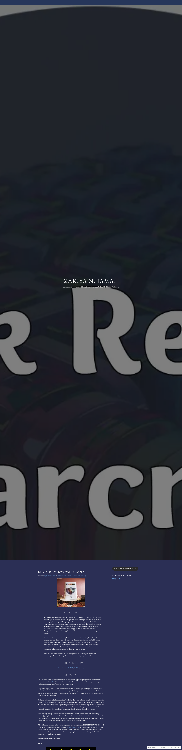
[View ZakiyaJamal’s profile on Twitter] (113, 579)
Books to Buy (82, 576)
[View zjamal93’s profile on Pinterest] (117, 579)
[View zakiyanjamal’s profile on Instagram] (115, 579)
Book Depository (79, 668)
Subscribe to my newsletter (125, 568)
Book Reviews (73, 576)
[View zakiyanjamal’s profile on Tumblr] (119, 579)
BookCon (52, 682)
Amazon (60, 668)
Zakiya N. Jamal (91, 280)
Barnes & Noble (68, 668)
